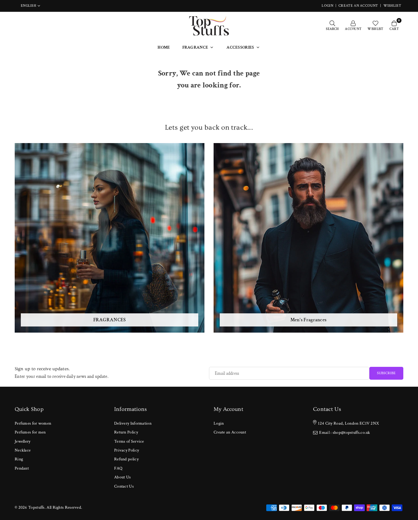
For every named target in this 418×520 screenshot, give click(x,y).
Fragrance (195, 47)
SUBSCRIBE (386, 373)
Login (219, 423)
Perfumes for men (30, 432)
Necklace (23, 450)
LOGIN (327, 5)
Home (164, 47)
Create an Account (358, 5)
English (28, 6)
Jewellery (23, 441)
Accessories (240, 47)
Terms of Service (129, 441)
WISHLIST (392, 5)
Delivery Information (132, 423)
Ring (19, 459)
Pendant (22, 468)
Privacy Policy (126, 450)
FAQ (118, 468)
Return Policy (126, 432)
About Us (122, 477)
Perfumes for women (33, 423)
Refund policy (126, 459)
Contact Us (124, 486)
